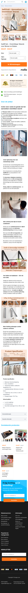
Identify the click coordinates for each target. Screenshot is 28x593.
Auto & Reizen (4, 545)
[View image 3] (18, 37)
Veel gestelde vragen (6, 517)
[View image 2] (11, 37)
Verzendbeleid (18, 519)
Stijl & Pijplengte (3, 58)
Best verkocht (4, 539)
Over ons (17, 515)
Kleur (2, 53)
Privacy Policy (18, 524)
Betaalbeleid (4, 521)
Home (2, 5)
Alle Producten (4, 537)
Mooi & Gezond (5, 543)
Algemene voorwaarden (21, 517)
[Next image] (25, 20)
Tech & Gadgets (5, 541)
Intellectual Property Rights (20, 527)
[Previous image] (3, 20)
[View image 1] (5, 37)
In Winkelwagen (14, 64)
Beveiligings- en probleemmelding (5, 524)
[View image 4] (25, 37)
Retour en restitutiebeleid (18, 522)
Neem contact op (5, 519)
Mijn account (4, 515)
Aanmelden (14, 500)
